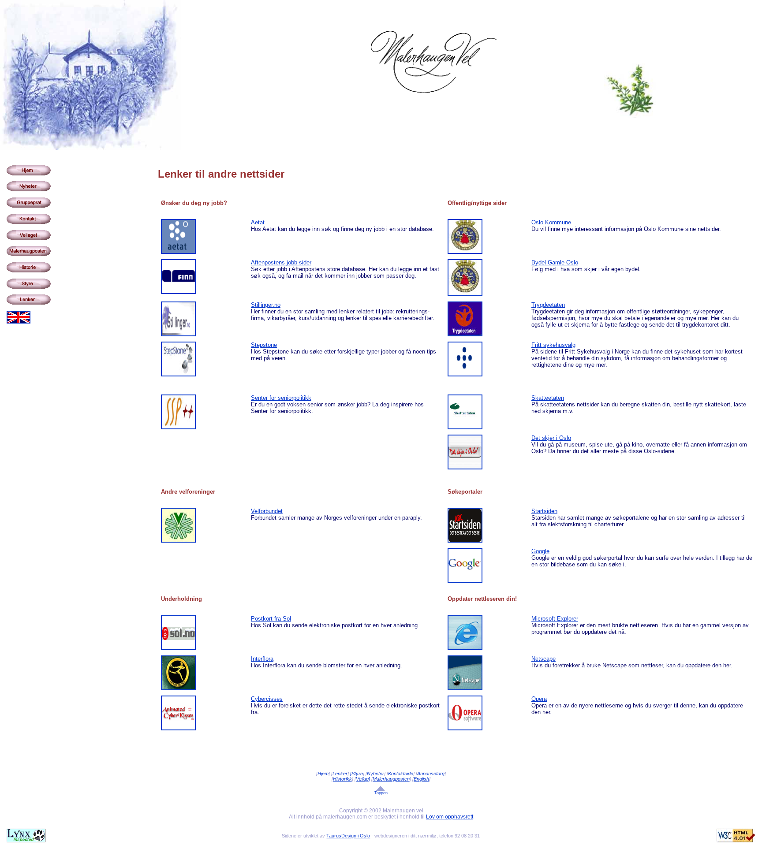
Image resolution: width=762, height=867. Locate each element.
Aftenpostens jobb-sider (281, 262)
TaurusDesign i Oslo (348, 835)
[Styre (356, 773)
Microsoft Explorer (554, 618)
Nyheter (375, 773)
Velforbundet (267, 511)
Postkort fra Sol (271, 618)
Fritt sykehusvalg (553, 345)
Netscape (543, 658)
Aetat (258, 222)
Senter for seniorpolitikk (281, 397)
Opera (539, 699)
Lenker (339, 773)
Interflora (262, 658)
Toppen (381, 793)
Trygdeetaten (548, 304)
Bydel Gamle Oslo (554, 262)
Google (540, 551)
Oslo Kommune (551, 222)
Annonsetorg (430, 773)
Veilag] (363, 778)
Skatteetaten (547, 397)
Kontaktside (400, 773)
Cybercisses (267, 699)
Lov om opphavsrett (449, 817)
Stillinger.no (265, 304)
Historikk (342, 778)
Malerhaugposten (391, 778)
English (421, 778)
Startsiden (544, 511)
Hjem (323, 773)
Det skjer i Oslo (551, 438)
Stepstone (264, 345)
